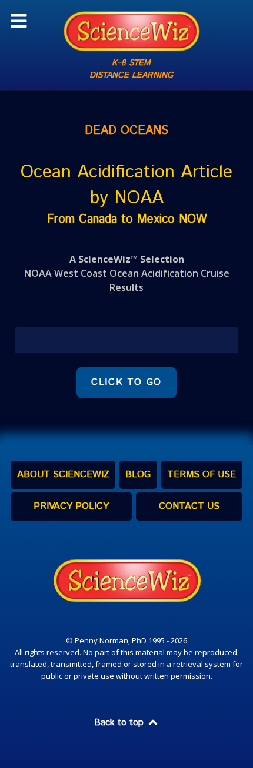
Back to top (120, 722)
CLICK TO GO (126, 382)
